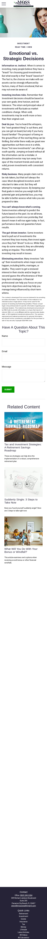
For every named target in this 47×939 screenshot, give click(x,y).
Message (6, 366)
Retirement (23, 914)
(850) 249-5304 (26, 895)
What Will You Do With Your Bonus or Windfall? (20, 550)
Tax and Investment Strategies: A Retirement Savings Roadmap (23, 447)
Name (5, 336)
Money (23, 927)
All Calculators (23, 938)
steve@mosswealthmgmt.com (23, 906)
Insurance (23, 922)
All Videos (23, 935)
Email (4, 351)
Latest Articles (23, 932)
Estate (23, 919)
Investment (23, 916)
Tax (23, 924)
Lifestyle (23, 930)
